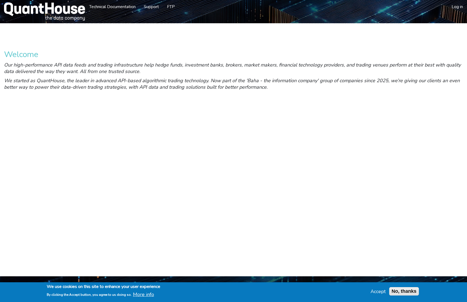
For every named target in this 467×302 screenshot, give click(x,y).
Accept (378, 291)
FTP (171, 7)
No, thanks (404, 291)
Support (151, 7)
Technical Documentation (112, 7)
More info (143, 294)
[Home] (42, 11)
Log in (457, 7)
